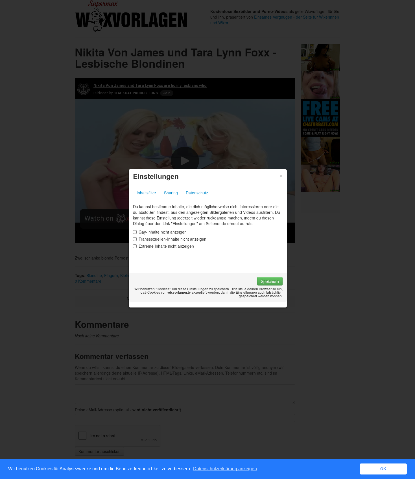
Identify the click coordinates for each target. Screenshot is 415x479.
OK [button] (383, 469)
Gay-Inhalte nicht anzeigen (163, 232)
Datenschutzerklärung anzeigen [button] (225, 468)
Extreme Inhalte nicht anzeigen (166, 246)
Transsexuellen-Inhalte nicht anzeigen (172, 239)
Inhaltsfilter (146, 192)
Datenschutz (197, 192)
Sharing (171, 192)
